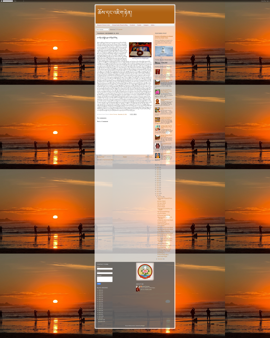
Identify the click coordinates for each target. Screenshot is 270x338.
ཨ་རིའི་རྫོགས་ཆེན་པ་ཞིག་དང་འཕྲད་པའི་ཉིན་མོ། (165, 220)
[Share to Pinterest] (136, 114)
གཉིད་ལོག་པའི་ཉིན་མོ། (161, 205)
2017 (158, 184)
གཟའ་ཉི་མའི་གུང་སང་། (161, 252)
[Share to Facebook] (134, 114)
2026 (158, 167)
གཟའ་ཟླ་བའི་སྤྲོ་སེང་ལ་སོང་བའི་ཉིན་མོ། (163, 251)
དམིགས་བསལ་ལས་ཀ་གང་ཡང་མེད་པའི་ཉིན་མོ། (165, 227)
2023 (158, 172)
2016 (158, 185)
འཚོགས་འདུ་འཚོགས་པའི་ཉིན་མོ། (162, 243)
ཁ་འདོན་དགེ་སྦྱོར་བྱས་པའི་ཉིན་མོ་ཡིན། (163, 231)
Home (125, 157)
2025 (158, 169)
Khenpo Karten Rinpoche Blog (119, 25)
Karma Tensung (145, 286)
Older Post (148, 157)
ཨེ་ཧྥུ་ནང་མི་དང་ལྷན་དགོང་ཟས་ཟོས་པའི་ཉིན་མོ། (165, 229)
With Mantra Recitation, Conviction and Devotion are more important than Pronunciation (166, 71)
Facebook (132, 25)
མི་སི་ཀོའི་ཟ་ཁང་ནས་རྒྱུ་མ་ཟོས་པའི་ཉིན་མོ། (164, 249)
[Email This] (130, 114)
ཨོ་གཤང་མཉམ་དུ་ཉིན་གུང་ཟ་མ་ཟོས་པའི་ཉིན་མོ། (165, 233)
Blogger (143, 325)
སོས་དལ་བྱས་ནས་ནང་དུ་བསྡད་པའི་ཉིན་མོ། (164, 245)
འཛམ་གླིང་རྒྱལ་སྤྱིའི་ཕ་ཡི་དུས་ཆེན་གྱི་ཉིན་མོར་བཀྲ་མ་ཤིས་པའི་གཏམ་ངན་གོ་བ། (166, 127)
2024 (158, 171)
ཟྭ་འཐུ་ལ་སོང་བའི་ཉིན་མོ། (161, 213)
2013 (158, 191)
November (160, 258)
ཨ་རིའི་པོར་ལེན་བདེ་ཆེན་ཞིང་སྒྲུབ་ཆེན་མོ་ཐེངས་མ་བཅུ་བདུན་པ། (166, 118)
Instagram (146, 25)
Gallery (152, 25)
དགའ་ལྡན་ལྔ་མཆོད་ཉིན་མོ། (161, 222)
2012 (158, 193)
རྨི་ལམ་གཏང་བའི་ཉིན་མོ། (161, 201)
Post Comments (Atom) (108, 159)
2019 (158, 180)
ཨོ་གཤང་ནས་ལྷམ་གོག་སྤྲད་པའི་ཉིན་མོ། (163, 247)
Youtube (139, 25)
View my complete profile (146, 289)
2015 (158, 187)
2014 (158, 189)
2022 (158, 174)
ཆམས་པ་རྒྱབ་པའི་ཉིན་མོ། (161, 203)
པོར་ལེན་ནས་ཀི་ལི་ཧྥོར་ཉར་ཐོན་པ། (163, 254)
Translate (120, 29)
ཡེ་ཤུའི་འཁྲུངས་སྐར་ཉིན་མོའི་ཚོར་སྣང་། (163, 211)
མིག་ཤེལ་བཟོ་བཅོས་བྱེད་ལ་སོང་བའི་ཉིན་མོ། (164, 235)
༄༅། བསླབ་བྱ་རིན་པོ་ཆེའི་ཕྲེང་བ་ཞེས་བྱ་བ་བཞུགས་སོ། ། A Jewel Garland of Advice (166, 91)
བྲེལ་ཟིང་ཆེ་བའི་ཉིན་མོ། (161, 206)
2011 (158, 195)
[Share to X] (133, 114)
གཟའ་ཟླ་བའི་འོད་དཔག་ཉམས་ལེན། (163, 236)
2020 (158, 178)
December (160, 196)
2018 (158, 182)
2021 (158, 176)
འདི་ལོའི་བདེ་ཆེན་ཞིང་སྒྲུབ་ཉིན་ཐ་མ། (163, 224)
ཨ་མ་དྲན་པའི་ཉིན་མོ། (160, 225)
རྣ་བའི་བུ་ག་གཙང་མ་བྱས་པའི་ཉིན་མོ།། (163, 215)
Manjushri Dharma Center (103, 25)
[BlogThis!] (132, 114)
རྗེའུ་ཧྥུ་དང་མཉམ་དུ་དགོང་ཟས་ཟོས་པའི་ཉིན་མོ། (164, 238)
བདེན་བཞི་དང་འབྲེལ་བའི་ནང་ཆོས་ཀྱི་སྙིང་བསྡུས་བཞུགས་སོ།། (166, 81)
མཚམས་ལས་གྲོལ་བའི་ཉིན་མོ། (162, 256)
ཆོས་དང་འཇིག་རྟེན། (115, 13)
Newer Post (100, 157)
